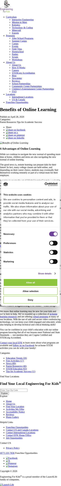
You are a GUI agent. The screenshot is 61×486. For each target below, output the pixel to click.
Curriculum (11, 17)
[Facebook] (11, 458)
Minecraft (16, 30)
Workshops (17, 59)
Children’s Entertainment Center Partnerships (33, 89)
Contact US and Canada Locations (22, 430)
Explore (4, 393)
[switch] (53, 243)
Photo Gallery (12, 417)
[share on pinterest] (15, 135)
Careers (15, 70)
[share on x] (12, 132)
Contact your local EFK (11, 342)
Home (9, 401)
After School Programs (22, 38)
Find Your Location (15, 406)
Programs (10, 35)
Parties (15, 54)
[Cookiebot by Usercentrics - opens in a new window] (45, 184)
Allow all (30, 282)
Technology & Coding (22, 27)
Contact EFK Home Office (18, 435)
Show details (45, 273)
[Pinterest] (11, 463)
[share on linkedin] (15, 138)
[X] (8, 460)
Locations (10, 94)
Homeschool (18, 51)
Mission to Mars (19, 22)
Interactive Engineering (23, 19)
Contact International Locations (20, 432)
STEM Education (16, 368)
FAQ (14, 91)
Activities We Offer (15, 409)
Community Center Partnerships (27, 86)
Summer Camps (19, 41)
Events (15, 46)
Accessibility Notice (15, 412)
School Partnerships (21, 83)
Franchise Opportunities (17, 102)
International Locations (22, 97)
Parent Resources (16, 366)
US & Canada (18, 99)
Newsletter (17, 78)
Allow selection (30, 291)
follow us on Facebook (23, 345)
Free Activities (15, 361)
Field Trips (17, 49)
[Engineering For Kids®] (6, 12)
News (11, 363)
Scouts (15, 57)
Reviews (16, 81)
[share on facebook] (15, 130)
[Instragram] (11, 466)
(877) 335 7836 (7, 453)
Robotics (16, 25)
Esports (15, 33)
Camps (15, 43)
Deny (30, 299)
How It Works (18, 67)
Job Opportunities (14, 438)
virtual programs (40, 316)
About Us (10, 62)
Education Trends (16, 358)
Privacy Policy (13, 448)
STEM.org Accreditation (23, 73)
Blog (14, 75)
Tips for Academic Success (20, 371)
